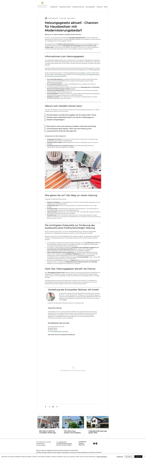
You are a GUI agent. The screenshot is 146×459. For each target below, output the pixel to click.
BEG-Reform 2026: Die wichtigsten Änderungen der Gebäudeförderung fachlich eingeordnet (48, 432)
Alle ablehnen (129, 456)
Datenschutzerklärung (102, 456)
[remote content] (73, 369)
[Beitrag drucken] (56, 406)
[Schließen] (144, 456)
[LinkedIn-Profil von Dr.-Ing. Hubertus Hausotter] (94, 443)
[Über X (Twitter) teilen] (49, 406)
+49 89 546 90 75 (62, 442)
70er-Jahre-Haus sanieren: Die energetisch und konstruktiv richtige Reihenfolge (73, 432)
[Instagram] (96, 443)
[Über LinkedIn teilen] (53, 406)
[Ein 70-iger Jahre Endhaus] (73, 422)
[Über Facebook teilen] (45, 406)
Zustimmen (138, 456)
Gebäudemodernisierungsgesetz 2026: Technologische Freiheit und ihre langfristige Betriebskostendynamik (98, 432)
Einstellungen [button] (120, 456)
